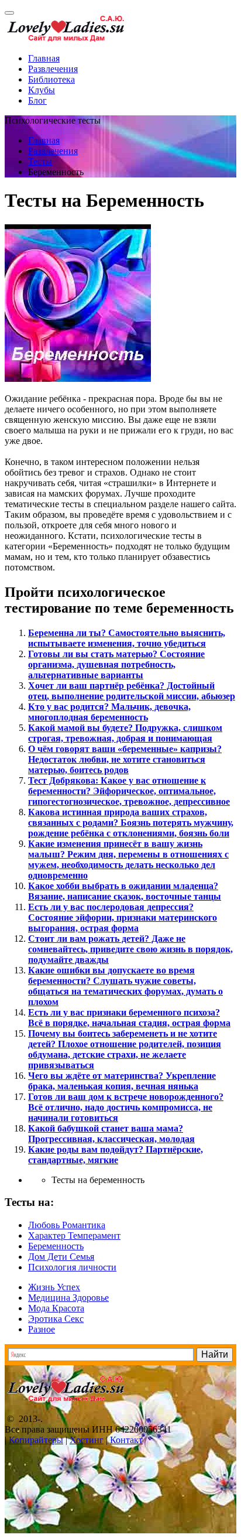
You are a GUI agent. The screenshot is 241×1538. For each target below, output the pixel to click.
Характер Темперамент (74, 1235)
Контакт (126, 1440)
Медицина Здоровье (68, 1298)
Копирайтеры (36, 1440)
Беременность (56, 1246)
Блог (37, 100)
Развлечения (53, 69)
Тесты (40, 161)
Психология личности (72, 1267)
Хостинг (87, 1440)
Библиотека (51, 79)
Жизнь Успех (54, 1287)
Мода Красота (56, 1308)
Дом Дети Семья (61, 1257)
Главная (44, 58)
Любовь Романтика (66, 1225)
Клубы (41, 90)
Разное (41, 1329)
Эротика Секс (56, 1319)
